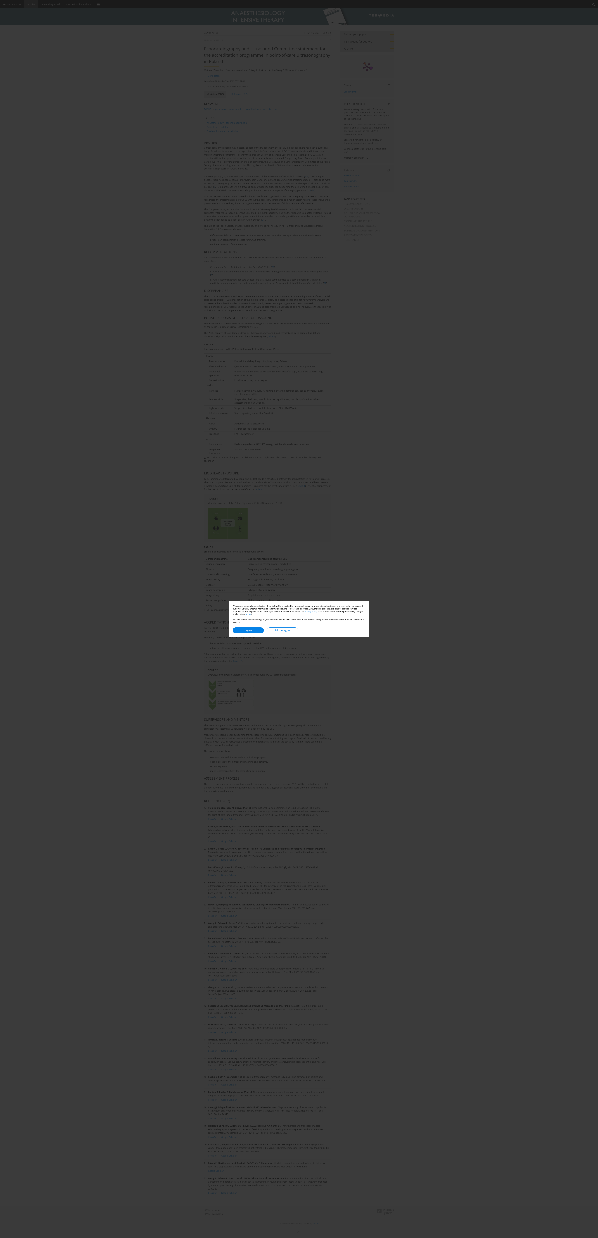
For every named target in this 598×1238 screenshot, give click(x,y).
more (248, 614)
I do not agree (282, 630)
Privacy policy (310, 611)
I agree (248, 630)
